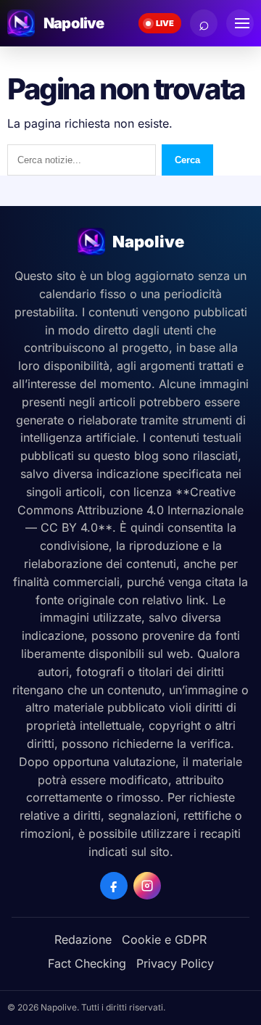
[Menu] (240, 23)
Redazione (83, 939)
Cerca (187, 160)
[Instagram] (147, 886)
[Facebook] (114, 886)
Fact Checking (87, 963)
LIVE (165, 23)
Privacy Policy (175, 963)
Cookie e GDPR (164, 939)
